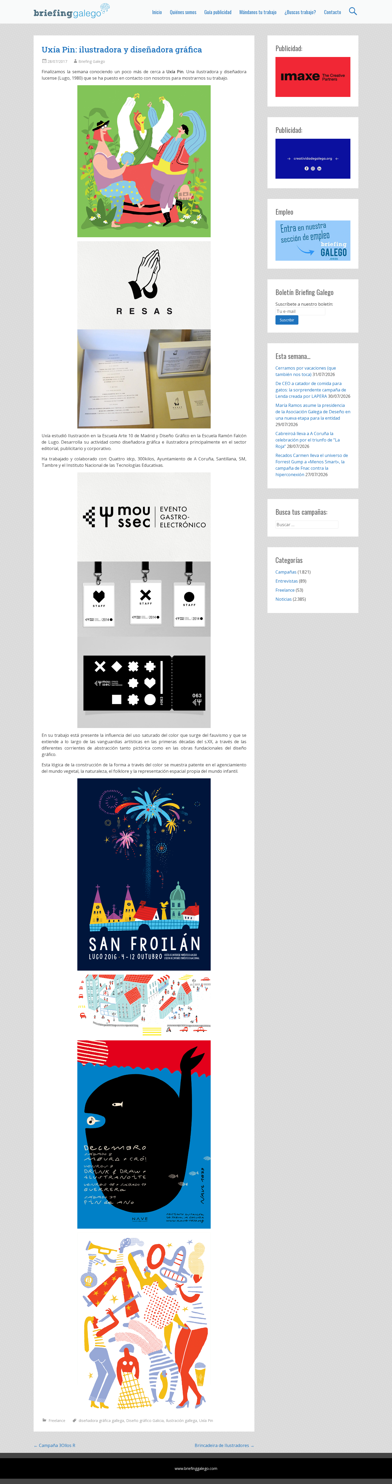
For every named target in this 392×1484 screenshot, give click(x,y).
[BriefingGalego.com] (72, 11)
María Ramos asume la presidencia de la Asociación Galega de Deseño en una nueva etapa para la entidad (312, 411)
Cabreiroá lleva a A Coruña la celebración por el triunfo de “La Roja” (307, 440)
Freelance (57, 1420)
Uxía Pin (206, 1420)
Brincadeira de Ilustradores (224, 1445)
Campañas (286, 572)
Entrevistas (286, 581)
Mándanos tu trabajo (258, 12)
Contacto (332, 12)
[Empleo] (312, 240)
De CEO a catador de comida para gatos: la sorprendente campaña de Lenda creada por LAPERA (310, 390)
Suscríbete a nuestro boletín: (304, 304)
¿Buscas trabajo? (300, 12)
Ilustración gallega (181, 1420)
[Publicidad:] (312, 95)
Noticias (283, 599)
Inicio (157, 12)
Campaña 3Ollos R (54, 1445)
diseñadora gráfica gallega (101, 1420)
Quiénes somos (183, 12)
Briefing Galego (91, 61)
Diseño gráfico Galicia (145, 1420)
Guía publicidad (217, 12)
